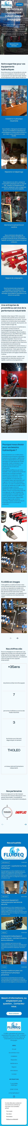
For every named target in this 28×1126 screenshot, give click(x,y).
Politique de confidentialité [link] (12, 1119)
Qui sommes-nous (14, 1053)
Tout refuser (9, 1114)
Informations (14, 1070)
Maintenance (14, 1063)
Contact (19, 4)
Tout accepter (9, 1111)
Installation (14, 1056)
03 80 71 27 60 (14, 1089)
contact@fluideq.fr (14, 1093)
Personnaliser (9, 1116)
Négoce (14, 1067)
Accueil (14, 1049)
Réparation (14, 1060)
